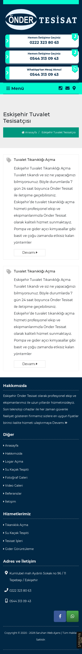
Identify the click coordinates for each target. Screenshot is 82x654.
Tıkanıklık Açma (16, 525)
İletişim (10, 501)
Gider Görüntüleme (19, 549)
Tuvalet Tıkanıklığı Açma (34, 160)
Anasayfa (31, 132)
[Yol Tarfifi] (74, 88)
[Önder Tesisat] (41, 19)
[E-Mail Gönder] (67, 88)
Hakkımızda (13, 453)
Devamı (29, 253)
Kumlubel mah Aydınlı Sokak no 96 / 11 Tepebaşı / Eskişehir (37, 576)
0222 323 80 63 (44, 42)
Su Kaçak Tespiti (16, 469)
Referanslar (13, 493)
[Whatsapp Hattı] (72, 616)
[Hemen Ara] (60, 88)
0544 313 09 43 (44, 58)
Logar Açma (13, 461)
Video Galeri (13, 485)
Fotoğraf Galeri (16, 477)
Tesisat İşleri (13, 541)
